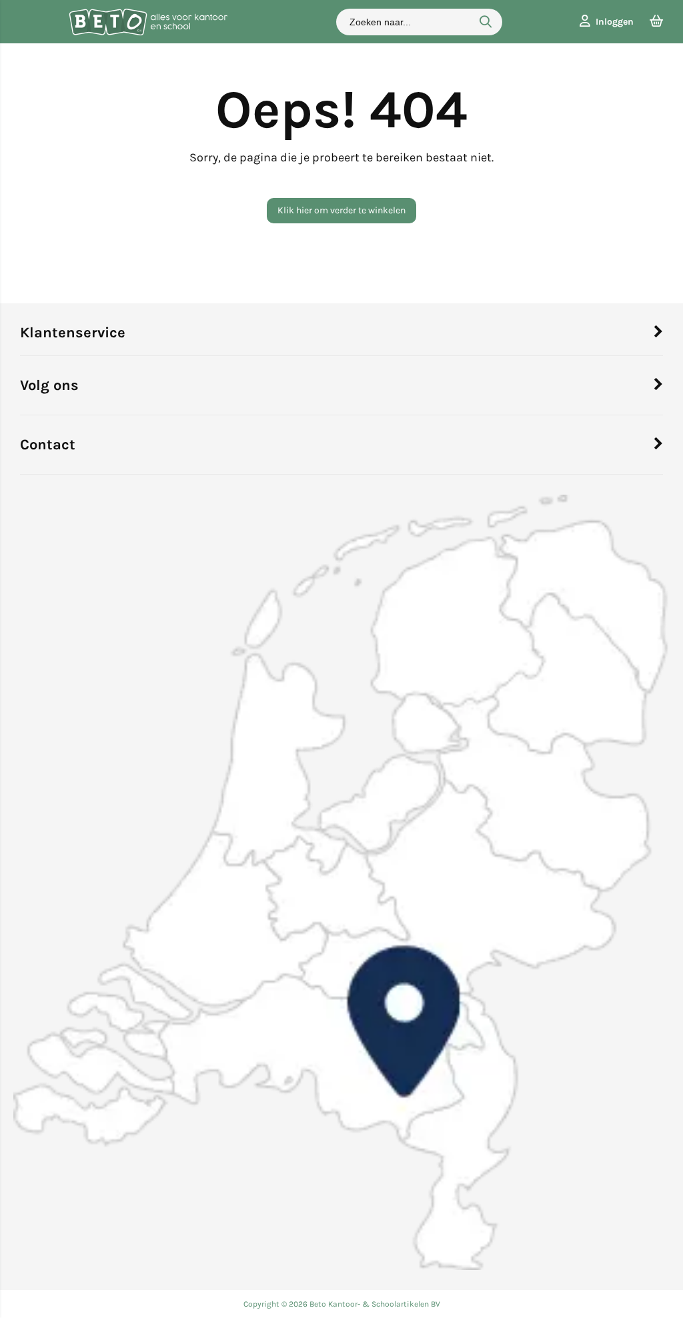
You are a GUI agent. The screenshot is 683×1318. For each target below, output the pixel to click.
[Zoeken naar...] (485, 22)
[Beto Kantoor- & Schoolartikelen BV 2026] (148, 32)
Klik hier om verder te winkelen (341, 210)
